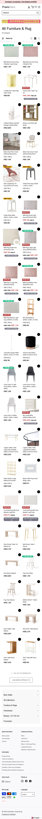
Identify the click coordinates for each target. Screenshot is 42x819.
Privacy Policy (6, 756)
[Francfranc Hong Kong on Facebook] (26, 781)
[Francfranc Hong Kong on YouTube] (30, 781)
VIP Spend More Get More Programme (13, 770)
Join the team (6, 738)
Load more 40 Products (21, 680)
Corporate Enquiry (26, 747)
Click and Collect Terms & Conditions (13, 764)
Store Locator (5, 735)
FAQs (22, 735)
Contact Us (24, 738)
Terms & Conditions (7, 759)
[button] (36, 818)
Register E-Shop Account (28, 749)
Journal (4, 741)
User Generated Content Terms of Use (13, 761)
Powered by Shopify (9, 814)
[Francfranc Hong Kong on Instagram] (22, 781)
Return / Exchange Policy (28, 744)
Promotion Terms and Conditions (11, 767)
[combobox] (21, 12)
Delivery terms (25, 741)
